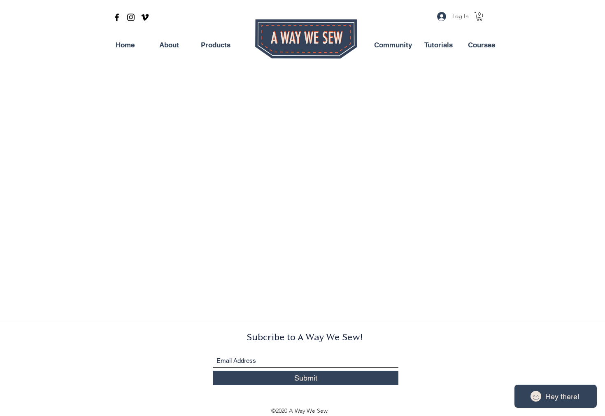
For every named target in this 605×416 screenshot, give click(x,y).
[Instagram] (131, 17)
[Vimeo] (145, 17)
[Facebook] (117, 17)
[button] (479, 16)
